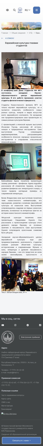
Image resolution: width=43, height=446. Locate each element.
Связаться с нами (20, 440)
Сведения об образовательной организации (19, 434)
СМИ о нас (5, 402)
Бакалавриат (6, 409)
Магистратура (7, 406)
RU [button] (26, 10)
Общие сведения (18, 33)
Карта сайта (6, 399)
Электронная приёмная (30, 337)
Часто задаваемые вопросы (12, 395)
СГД (30, 33)
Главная (4, 33)
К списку (9, 38)
